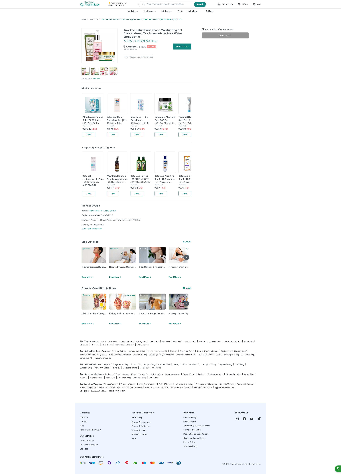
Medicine (132, 11)
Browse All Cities (139, 430)
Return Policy (189, 442)
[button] (172, 4)
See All (187, 241)
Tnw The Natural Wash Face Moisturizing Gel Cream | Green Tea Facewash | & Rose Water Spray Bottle (141, 19)
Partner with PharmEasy (90, 430)
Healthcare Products (89, 445)
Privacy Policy (189, 421)
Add (89, 134)
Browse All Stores (139, 434)
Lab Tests (165, 11)
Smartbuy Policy (190, 446)
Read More (96, 78)
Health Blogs (192, 11)
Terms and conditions (192, 430)
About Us (84, 417)
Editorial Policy (189, 417)
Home (84, 19)
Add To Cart (182, 46)
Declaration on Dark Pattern (195, 434)
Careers (83, 421)
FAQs (134, 438)
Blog (82, 425)
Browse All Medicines (141, 422)
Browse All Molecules (141, 426)
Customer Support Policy (194, 438)
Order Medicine (87, 440)
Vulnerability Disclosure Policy (196, 425)
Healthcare (149, 11)
